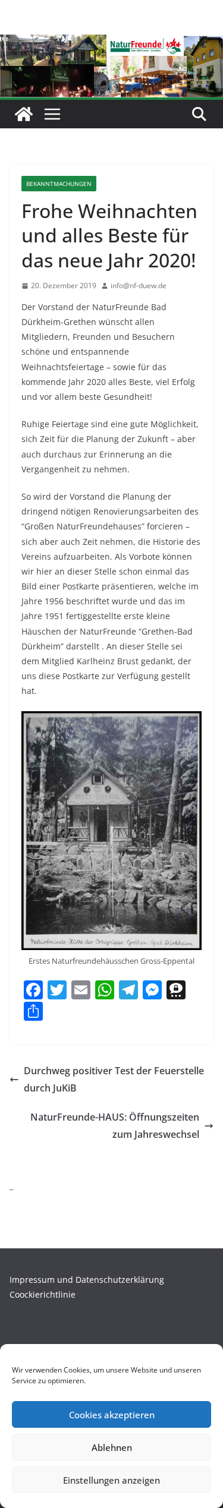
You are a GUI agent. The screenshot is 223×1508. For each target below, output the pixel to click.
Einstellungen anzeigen (111, 1480)
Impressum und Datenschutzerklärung (87, 1279)
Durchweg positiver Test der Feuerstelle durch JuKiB (114, 1079)
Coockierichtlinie (43, 1294)
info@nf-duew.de (139, 285)
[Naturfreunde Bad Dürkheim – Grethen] (24, 114)
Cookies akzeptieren (112, 1415)
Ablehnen (112, 1447)
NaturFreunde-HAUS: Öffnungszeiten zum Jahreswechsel (114, 1126)
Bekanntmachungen (59, 183)
